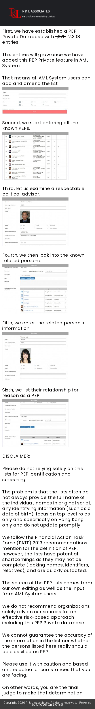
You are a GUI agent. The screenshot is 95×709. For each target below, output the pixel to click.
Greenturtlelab (49, 704)
